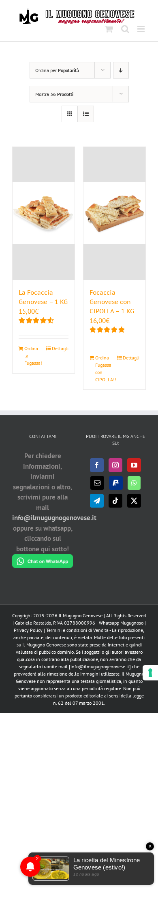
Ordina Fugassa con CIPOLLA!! (104, 369)
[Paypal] (116, 483)
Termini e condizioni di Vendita (77, 630)
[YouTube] (134, 465)
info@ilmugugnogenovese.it (54, 517)
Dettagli (60, 348)
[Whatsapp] (134, 483)
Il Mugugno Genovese (80, 615)
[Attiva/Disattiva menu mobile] (141, 29)
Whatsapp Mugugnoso (122, 623)
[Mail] (97, 483)
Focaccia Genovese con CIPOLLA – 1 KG (112, 301)
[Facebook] (97, 465)
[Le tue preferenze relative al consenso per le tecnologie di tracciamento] (150, 672)
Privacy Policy (28, 630)
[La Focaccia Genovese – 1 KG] (44, 213)
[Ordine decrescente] (121, 70)
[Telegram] (97, 501)
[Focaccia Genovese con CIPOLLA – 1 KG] (114, 213)
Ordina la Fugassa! (33, 355)
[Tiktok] (115, 501)
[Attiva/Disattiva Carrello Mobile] (109, 29)
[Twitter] (134, 501)
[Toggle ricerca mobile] (125, 29)
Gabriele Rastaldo (33, 623)
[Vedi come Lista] (86, 114)
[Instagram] (115, 465)
